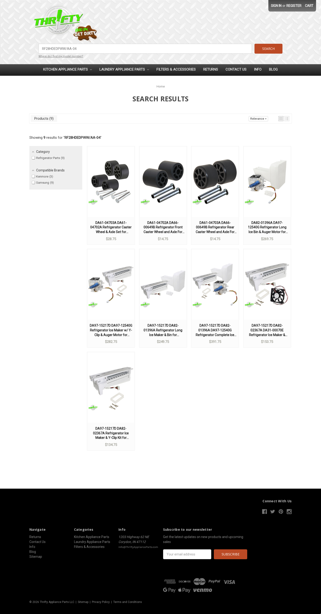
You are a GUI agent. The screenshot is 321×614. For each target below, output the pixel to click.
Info (258, 69)
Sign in (276, 6)
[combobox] (145, 49)
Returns (210, 69)
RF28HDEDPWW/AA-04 (82, 137)
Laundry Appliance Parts (122, 69)
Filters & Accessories (176, 69)
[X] (272, 511)
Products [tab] (43, 118)
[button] (280, 118)
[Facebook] (264, 511)
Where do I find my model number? (61, 56)
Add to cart (111, 186)
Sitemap (35, 557)
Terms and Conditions (127, 602)
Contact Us (236, 69)
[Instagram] (289, 511)
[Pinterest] (280, 511)
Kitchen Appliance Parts (66, 69)
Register (293, 6)
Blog (273, 69)
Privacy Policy (101, 602)
